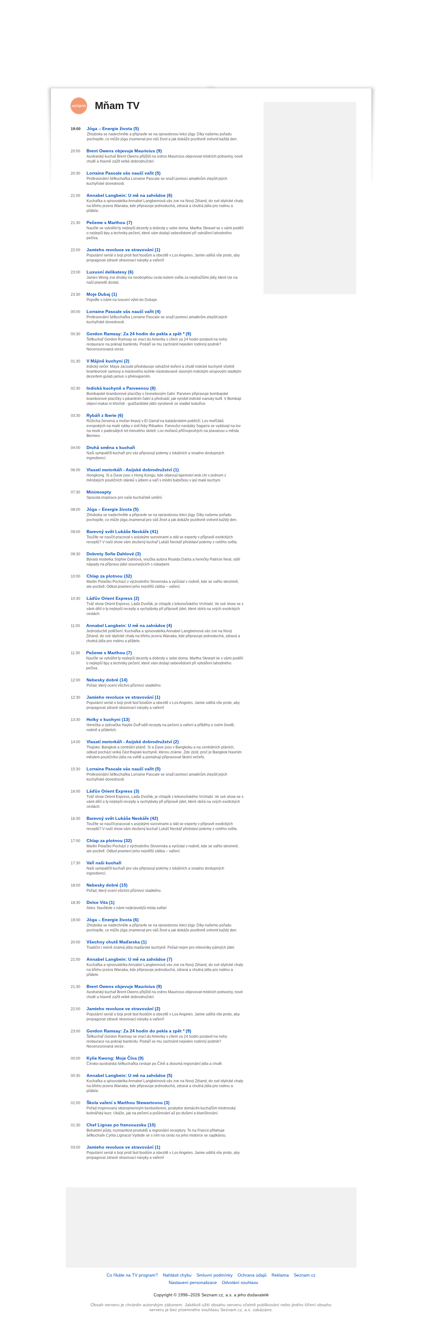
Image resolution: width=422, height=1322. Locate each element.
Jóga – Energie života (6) (113, 919)
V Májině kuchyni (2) (108, 360)
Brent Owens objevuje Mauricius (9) (124, 150)
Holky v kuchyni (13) (108, 719)
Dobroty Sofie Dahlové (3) (114, 553)
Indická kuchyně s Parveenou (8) (121, 388)
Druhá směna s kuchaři (111, 447)
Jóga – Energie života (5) (113, 128)
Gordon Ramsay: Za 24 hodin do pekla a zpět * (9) (139, 333)
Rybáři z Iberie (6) (105, 415)
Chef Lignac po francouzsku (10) (121, 1124)
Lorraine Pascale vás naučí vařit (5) (124, 173)
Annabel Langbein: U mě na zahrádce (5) (129, 1075)
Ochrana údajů (252, 1275)
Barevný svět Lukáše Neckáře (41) (122, 531)
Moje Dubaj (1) (102, 294)
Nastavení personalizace (193, 1282)
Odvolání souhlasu (240, 1282)
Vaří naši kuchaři (104, 862)
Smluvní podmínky (214, 1275)
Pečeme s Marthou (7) (109, 222)
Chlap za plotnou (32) (109, 576)
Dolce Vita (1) (101, 902)
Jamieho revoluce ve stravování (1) (123, 249)
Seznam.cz (304, 1275)
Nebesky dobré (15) (107, 885)
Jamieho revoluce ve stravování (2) (123, 1008)
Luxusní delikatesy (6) (110, 271)
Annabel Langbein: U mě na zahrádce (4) (129, 625)
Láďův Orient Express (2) (113, 598)
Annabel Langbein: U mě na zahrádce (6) (129, 195)
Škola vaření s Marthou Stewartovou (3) (128, 1102)
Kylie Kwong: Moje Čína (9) (115, 1058)
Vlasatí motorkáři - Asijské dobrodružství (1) (133, 469)
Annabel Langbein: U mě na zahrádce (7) (129, 959)
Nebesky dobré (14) (107, 679)
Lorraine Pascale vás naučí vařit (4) (124, 311)
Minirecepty (99, 491)
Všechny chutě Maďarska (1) (117, 941)
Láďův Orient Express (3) (113, 791)
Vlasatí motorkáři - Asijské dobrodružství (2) (133, 741)
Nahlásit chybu (177, 1275)
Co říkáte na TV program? (132, 1275)
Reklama (280, 1275)
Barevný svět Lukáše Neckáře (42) (122, 818)
